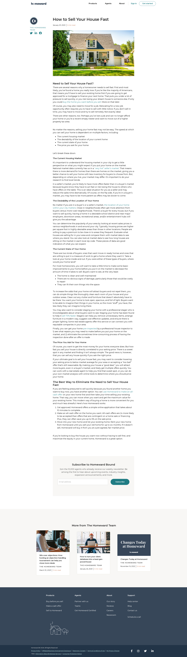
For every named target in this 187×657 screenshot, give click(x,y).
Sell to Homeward (54, 611)
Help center (133, 601)
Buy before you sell (54, 601)
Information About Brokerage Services (48, 654)
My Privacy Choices (113, 651)
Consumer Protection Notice (72, 654)
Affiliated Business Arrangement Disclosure (56, 651)
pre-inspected (90, 328)
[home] (38, 3)
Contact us (132, 611)
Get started (147, 3)
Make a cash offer (53, 606)
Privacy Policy (35, 651)
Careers (110, 611)
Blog (130, 606)
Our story (111, 601)
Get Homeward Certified (85, 611)
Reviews (110, 606)
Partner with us (81, 601)
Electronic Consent (79, 651)
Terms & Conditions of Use (96, 651)
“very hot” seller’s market (106, 168)
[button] (93, 4)
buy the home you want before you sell (82, 102)
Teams (77, 606)
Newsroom (111, 615)
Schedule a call (134, 617)
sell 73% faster (69, 316)
